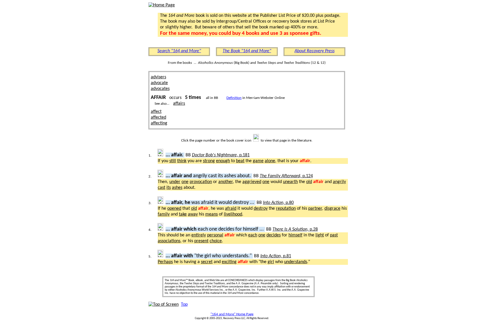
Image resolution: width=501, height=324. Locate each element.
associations (169, 241)
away (193, 214)
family (164, 214)
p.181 (221, 155)
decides (273, 235)
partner (315, 208)
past (334, 235)
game (258, 161)
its (168, 187)
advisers (158, 77)
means (211, 214)
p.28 (295, 229)
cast (161, 187)
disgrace (332, 208)
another (225, 182)
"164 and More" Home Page (231, 314)
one (184, 182)
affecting (159, 123)
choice (216, 241)
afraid (230, 208)
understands (295, 262)
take (183, 214)
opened (174, 208)
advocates (160, 88)
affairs (179, 103)
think (181, 161)
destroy (261, 208)
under (174, 182)
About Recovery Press (315, 51)
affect (156, 111)
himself (295, 235)
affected (158, 117)
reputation (286, 208)
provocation (201, 182)
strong (209, 161)
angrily (339, 182)
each (252, 235)
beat (240, 161)
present (201, 241)
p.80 (278, 202)
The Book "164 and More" (247, 51)
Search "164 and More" (179, 51)
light (319, 235)
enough (223, 161)
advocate (159, 83)
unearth (290, 182)
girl (271, 262)
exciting (229, 262)
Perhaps (165, 262)
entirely (198, 235)
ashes (177, 187)
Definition (234, 98)
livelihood (233, 214)
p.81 (275, 256)
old (309, 182)
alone (270, 161)
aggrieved (251, 182)
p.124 (286, 176)
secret (207, 262)
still (172, 161)
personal (215, 235)
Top (184, 304)
